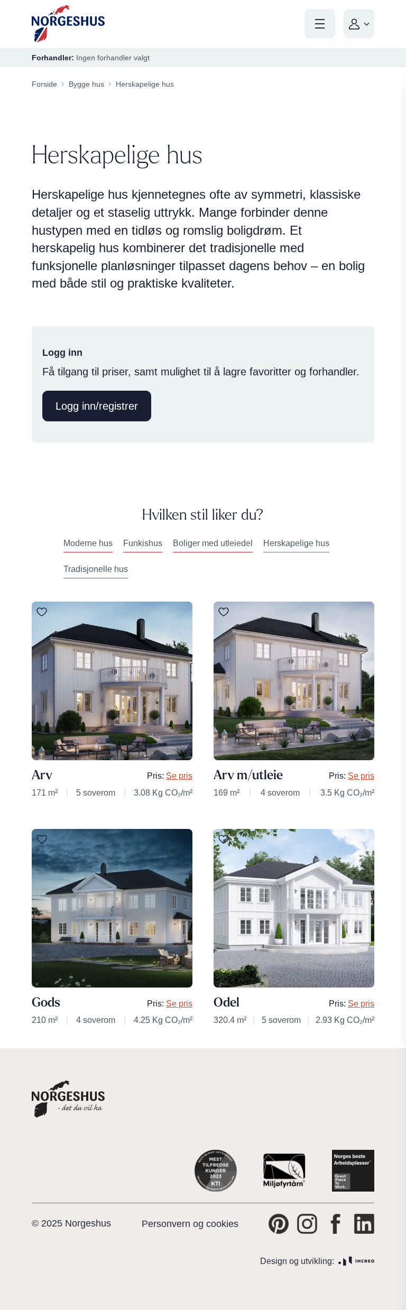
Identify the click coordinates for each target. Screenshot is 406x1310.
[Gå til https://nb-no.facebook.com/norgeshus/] (336, 1224)
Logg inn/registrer (97, 406)
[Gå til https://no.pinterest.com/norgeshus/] (279, 1224)
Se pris (179, 775)
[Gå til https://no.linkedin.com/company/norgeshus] (364, 1224)
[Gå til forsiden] (68, 24)
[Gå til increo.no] (356, 1261)
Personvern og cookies (190, 1224)
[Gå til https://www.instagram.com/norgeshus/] (307, 1224)
